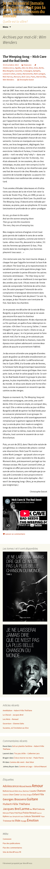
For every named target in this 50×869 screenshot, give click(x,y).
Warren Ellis (41, 76)
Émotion (33, 820)
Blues (20, 791)
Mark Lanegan (39, 73)
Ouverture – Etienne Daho (13, 723)
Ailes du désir (27, 68)
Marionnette (28, 73)
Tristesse (7, 820)
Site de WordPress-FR (12, 852)
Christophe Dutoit (26, 79)
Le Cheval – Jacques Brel (13, 715)
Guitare (32, 799)
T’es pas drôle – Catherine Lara (26, 753)
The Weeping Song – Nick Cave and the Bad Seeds (24, 59)
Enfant (35, 794)
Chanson (41, 790)
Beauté (12, 791)
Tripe (42, 816)
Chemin (5, 795)
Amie (36, 68)
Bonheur (26, 791)
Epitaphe (36, 71)
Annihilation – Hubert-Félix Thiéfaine (17, 710)
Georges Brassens (14, 799)
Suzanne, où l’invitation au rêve (16, 728)
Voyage (24, 821)
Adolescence (11, 786)
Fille (41, 794)
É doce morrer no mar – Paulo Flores (29, 758)
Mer (31, 809)
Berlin (41, 68)
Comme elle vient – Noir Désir (22, 762)
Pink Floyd (18, 813)
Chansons (27, 65)
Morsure (17, 76)
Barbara (6, 791)
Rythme (6, 816)
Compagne (27, 71)
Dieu (24, 795)
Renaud (32, 812)
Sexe (10, 816)
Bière (17, 791)
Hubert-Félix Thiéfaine (16, 804)
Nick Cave (26, 76)
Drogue (29, 795)
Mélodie (41, 809)
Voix (17, 820)
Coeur (16, 794)
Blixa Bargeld (8, 71)
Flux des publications (11, 843)
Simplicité (16, 816)
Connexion (7, 839)
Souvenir (35, 816)
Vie (13, 820)
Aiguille (18, 68)
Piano (33, 76)
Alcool (22, 786)
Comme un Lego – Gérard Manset (33, 766)
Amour (37, 785)
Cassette (18, 71)
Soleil (22, 816)
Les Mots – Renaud (10, 719)
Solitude (27, 816)
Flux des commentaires (12, 847)
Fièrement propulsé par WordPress (17, 863)
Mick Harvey (8, 76)
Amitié (28, 786)
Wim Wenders (8, 79)
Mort (35, 809)
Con (21, 795)
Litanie (19, 73)
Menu (5, 26)
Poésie (26, 812)
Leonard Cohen (9, 73)
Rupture (39, 813)
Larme (24, 809)
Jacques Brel (11, 809)
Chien (11, 794)
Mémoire (6, 813)
